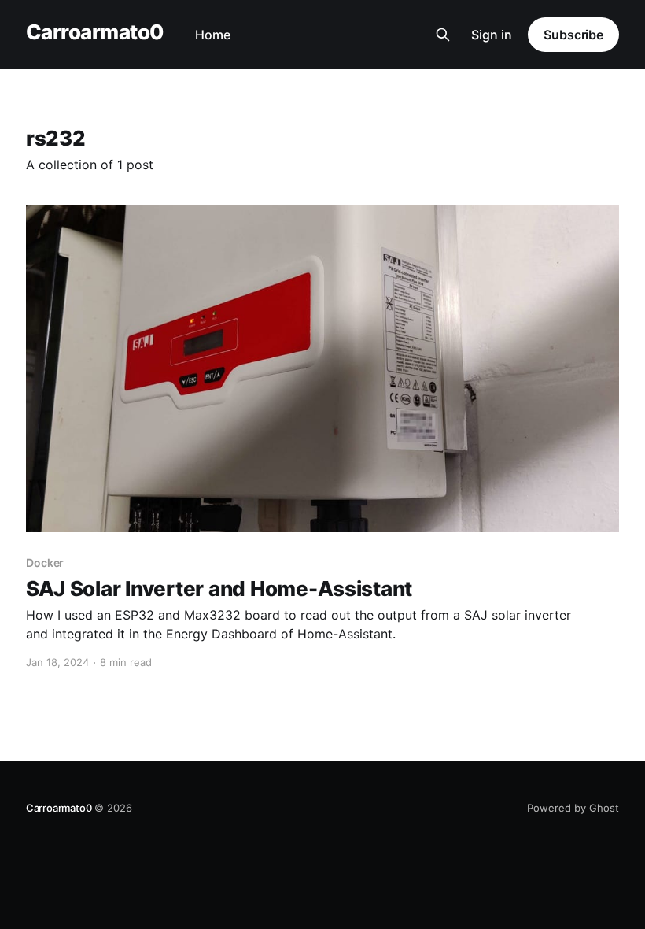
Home (212, 35)
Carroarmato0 (95, 32)
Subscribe (573, 35)
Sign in (491, 35)
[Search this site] (442, 34)
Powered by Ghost (573, 807)
